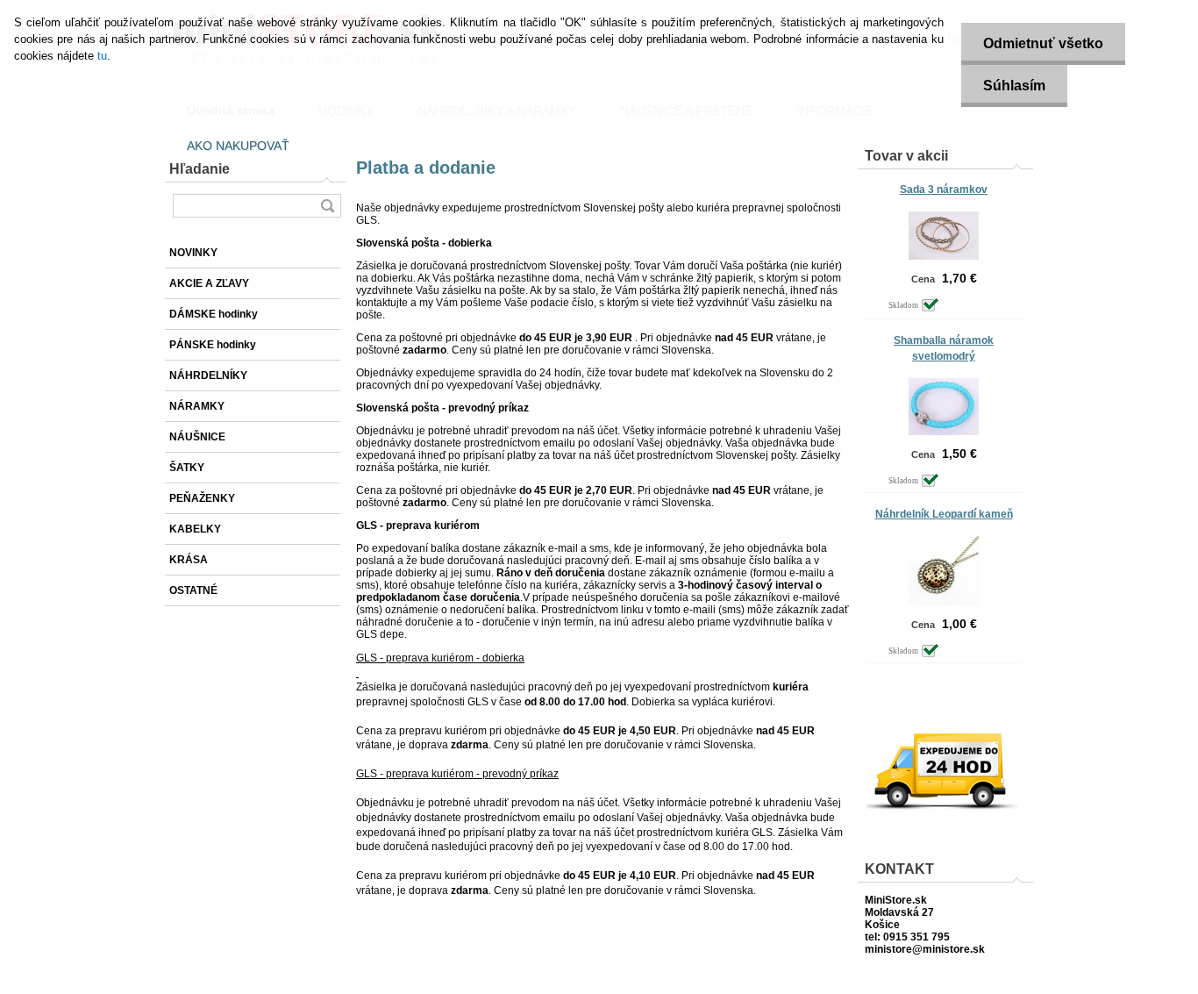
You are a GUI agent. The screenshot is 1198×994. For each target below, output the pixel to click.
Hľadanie (199, 168)
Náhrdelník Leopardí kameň (944, 514)
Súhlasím (1014, 85)
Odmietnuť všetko (1043, 43)
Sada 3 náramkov (944, 189)
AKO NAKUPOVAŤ (238, 146)
